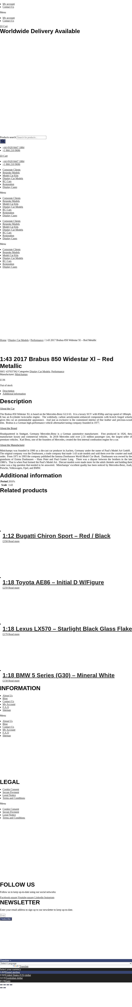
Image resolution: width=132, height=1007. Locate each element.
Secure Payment (11, 792)
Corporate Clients (11, 169)
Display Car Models (13, 178)
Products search (8, 137)
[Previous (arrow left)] (1, 987)
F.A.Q (6, 707)
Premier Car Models (30, 957)
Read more (13, 541)
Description (8, 390)
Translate (23, 966)
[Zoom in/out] (11, 984)
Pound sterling (12, 972)
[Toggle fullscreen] (7, 984)
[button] (66, 12)
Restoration (8, 184)
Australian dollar (14, 978)
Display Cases (10, 187)
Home (3, 340)
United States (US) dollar (18, 975)
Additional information (14, 393)
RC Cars (7, 181)
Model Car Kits (10, 175)
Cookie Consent (11, 789)
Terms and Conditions (14, 798)
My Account (9, 704)
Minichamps (21, 374)
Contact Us (8, 6)
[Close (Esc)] (1, 984)
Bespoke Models (11, 172)
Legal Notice (9, 795)
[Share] (4, 984)
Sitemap (7, 710)
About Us (8, 695)
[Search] (2, 141)
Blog (5, 698)
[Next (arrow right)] (4, 987)
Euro (7, 981)
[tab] (67, 390)
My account (9, 4)
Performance (37, 340)
